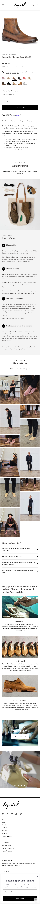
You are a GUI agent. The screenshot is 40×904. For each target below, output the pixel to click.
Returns (4, 831)
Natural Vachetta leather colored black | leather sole (19, 78)
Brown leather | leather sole (4, 83)
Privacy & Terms (7, 836)
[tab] (6, 121)
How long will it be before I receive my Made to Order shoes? (17, 550)
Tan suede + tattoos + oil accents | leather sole (14, 83)
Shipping (4, 833)
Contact (4, 828)
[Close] (37, 876)
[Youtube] (12, 813)
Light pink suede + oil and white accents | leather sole (4, 78)
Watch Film (21, 737)
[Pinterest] (21, 813)
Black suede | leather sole (9, 83)
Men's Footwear (7, 851)
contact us (9, 349)
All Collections (6, 845)
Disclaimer (14, 121)
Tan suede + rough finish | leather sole (9, 78)
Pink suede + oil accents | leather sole (25, 78)
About (4, 825)
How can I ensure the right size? (12, 556)
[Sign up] (37, 871)
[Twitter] (3, 813)
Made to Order (6, 54)
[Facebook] (7, 813)
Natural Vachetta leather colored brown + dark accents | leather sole (14, 78)
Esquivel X (5, 854)
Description (5, 121)
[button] (15, 785)
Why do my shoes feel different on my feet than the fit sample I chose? (18, 563)
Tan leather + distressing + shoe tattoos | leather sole (19, 83)
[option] (20, 769)
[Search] (33, 6)
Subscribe (20, 898)
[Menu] (3, 5)
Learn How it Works (8, 95)
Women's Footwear (8, 848)
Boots (14, 54)
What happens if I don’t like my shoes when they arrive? (17, 572)
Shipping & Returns (25, 121)
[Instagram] (16, 813)
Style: (18, 72)
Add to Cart (20, 107)
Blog (3, 822)
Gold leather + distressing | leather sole (30, 78)
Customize (25, 83)
